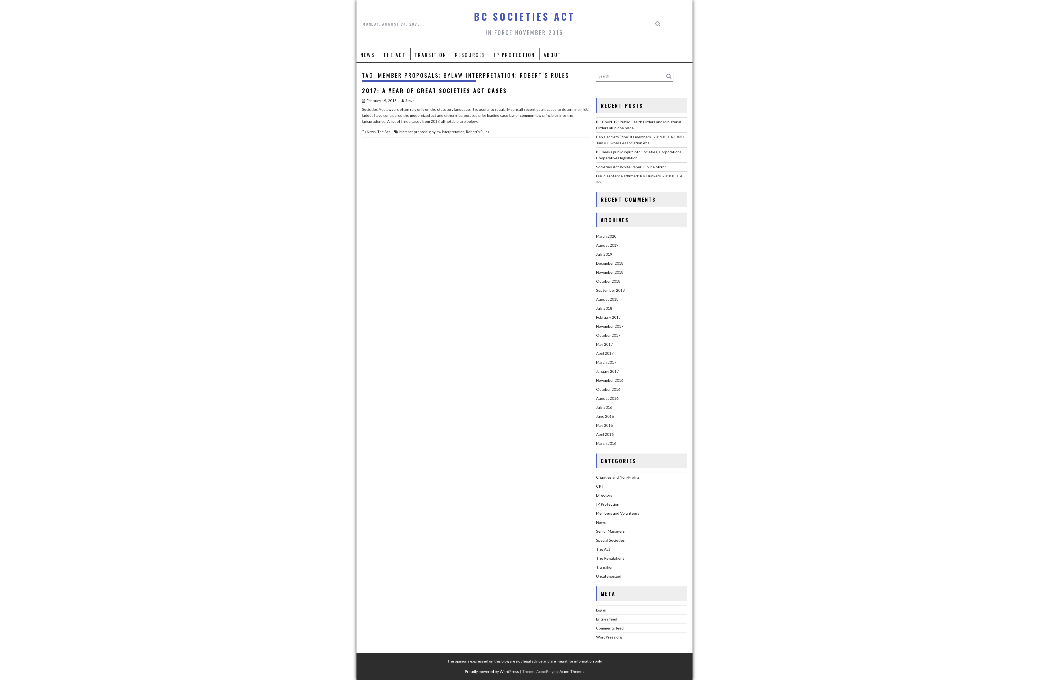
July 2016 (604, 407)
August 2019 (607, 245)
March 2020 (606, 236)
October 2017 (608, 335)
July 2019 (604, 254)
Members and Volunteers (617, 513)
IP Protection (514, 54)
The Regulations (610, 558)
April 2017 (605, 353)
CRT (600, 486)
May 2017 (604, 344)
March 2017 (606, 362)
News (368, 54)
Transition (431, 54)
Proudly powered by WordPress (492, 671)
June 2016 (605, 416)
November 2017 (609, 326)
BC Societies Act (524, 16)
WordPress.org (609, 637)
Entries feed (606, 619)
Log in (601, 610)
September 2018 (610, 290)
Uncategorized (608, 576)
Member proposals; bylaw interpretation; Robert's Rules (444, 132)
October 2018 (608, 281)
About (552, 54)
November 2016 (609, 380)
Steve (409, 101)
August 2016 (607, 398)
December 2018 (609, 263)
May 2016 (604, 425)
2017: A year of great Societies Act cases (434, 91)
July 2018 (604, 308)
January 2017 (607, 371)
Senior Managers (610, 531)
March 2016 (606, 443)
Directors (604, 495)
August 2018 (607, 299)
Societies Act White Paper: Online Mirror (631, 167)
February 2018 (608, 317)
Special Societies (610, 540)
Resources (470, 54)
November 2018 (609, 272)
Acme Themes (571, 671)
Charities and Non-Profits (618, 477)
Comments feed (610, 628)
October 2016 (608, 389)
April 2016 (605, 434)
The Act (394, 54)
